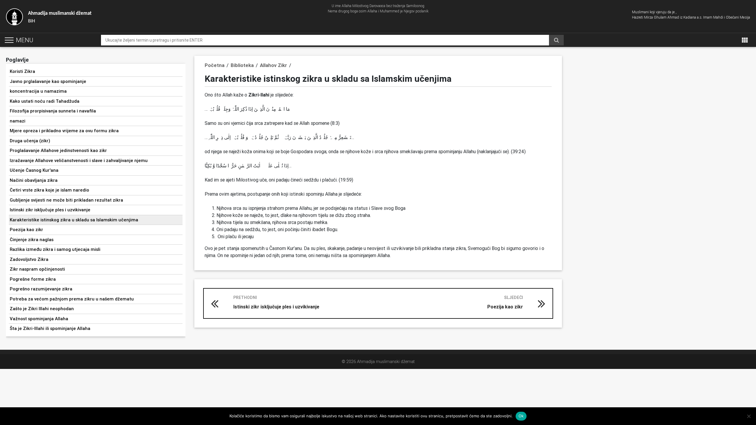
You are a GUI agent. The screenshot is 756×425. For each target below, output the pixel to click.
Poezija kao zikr (26, 229)
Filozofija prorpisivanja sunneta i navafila (53, 111)
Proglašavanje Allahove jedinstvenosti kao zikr (58, 150)
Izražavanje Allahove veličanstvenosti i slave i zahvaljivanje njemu (79, 160)
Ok (521, 415)
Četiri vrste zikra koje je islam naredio (49, 190)
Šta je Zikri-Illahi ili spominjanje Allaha (50, 328)
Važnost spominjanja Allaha (39, 318)
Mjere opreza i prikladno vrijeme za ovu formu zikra (64, 130)
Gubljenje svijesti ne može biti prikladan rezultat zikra (66, 200)
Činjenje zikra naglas (31, 239)
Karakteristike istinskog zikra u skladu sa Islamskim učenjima (74, 220)
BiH (60, 17)
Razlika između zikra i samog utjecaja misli (55, 249)
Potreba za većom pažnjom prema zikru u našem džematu (72, 299)
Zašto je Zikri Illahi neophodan (42, 308)
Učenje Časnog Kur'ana (34, 170)
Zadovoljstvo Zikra (29, 259)
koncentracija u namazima (38, 91)
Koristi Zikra (22, 71)
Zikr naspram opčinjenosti (37, 269)
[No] (749, 416)
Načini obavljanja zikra (34, 180)
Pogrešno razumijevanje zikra (41, 289)
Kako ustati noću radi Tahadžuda (44, 101)
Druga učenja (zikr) (30, 140)
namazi (17, 121)
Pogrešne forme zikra (33, 279)
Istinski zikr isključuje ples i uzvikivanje (50, 209)
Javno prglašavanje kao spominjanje (48, 81)
